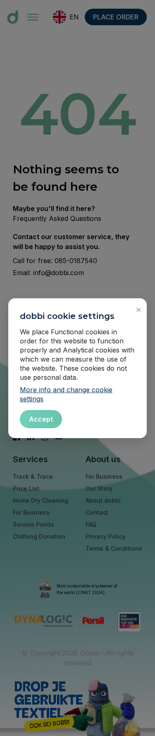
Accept (41, 419)
